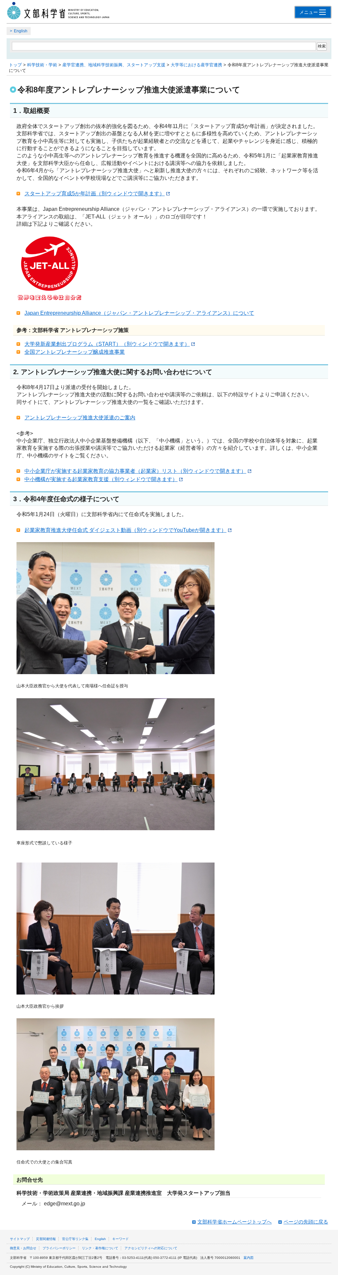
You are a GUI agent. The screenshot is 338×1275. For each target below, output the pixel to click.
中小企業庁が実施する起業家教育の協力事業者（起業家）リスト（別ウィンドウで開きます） (135, 471)
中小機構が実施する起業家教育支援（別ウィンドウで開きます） (101, 479)
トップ (15, 64)
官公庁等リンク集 (75, 1239)
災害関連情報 (46, 1239)
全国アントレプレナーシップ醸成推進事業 (74, 352)
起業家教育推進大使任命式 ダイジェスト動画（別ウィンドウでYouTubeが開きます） (125, 530)
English (20, 31)
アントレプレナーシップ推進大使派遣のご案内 (79, 417)
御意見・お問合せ (23, 1248)
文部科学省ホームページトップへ (234, 1222)
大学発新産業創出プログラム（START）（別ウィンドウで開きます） (107, 344)
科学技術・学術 (42, 64)
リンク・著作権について (100, 1248)
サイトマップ (20, 1239)
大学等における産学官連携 (196, 64)
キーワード (120, 1239)
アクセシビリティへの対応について (150, 1248)
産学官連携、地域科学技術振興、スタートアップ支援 (113, 64)
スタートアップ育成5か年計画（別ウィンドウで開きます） (94, 193)
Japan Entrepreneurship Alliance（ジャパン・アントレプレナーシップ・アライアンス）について (139, 313)
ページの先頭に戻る (306, 1222)
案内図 (249, 1257)
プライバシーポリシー (59, 1248)
